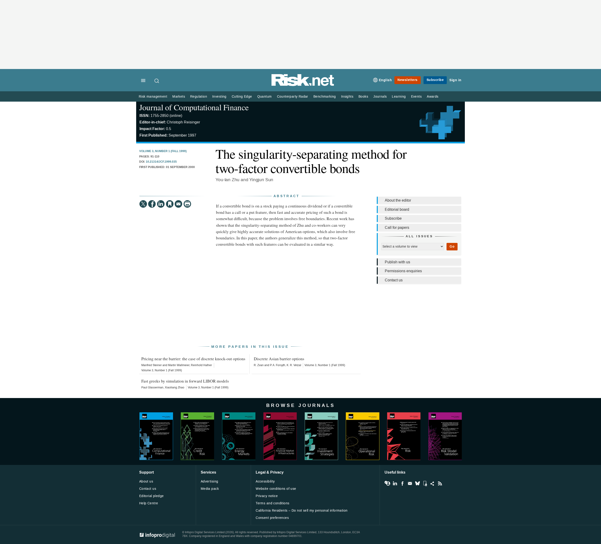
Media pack (210, 489)
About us (146, 481)
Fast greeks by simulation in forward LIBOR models (185, 380)
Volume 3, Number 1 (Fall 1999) (163, 151)
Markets (178, 97)
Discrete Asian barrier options (279, 358)
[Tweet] (143, 204)
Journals (380, 97)
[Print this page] (187, 204)
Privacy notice (267, 496)
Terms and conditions (272, 503)
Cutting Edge (242, 97)
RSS (440, 483)
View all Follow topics (387, 483)
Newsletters (407, 79)
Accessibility (265, 481)
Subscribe (435, 79)
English (385, 80)
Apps (425, 483)
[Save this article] (169, 204)
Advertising (209, 481)
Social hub (432, 483)
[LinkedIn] (161, 204)
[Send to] (178, 204)
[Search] (157, 80)
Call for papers (397, 227)
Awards (432, 97)
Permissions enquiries (403, 270)
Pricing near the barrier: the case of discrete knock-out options (193, 358)
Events (416, 97)
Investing (219, 97)
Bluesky (417, 483)
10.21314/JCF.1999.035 (161, 162)
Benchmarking (324, 97)
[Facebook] (152, 204)
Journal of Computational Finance (194, 107)
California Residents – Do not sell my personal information (301, 510)
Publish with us (397, 262)
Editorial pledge (151, 496)
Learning (399, 97)
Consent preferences (272, 518)
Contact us (394, 280)
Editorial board (397, 209)
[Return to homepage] (303, 85)
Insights (347, 97)
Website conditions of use (276, 489)
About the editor (398, 200)
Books (363, 97)
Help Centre (148, 503)
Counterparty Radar (292, 97)
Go (452, 246)
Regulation (198, 97)
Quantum (264, 97)
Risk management (153, 97)
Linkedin (395, 483)
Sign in (455, 80)
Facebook (402, 483)
